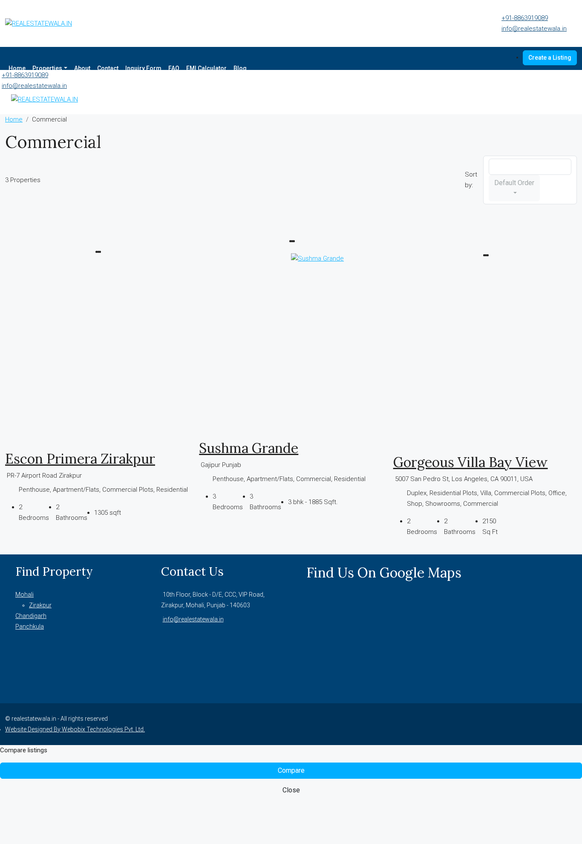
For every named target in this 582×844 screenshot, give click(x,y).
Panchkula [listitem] (29, 626)
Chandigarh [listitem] (30, 615)
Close (291, 790)
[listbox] (530, 167)
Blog (240, 68)
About (82, 68)
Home (17, 68)
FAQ (173, 68)
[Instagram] (561, 723)
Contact (107, 68)
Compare (291, 770)
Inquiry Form (143, 68)
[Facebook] (551, 723)
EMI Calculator (206, 68)
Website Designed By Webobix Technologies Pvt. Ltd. (75, 729)
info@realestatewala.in (534, 28)
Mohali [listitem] (24, 594)
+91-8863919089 (524, 18)
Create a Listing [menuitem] (549, 57)
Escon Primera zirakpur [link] (80, 458)
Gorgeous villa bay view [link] (470, 462)
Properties (47, 68)
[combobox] (514, 188)
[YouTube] (571, 723)
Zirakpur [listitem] (40, 605)
